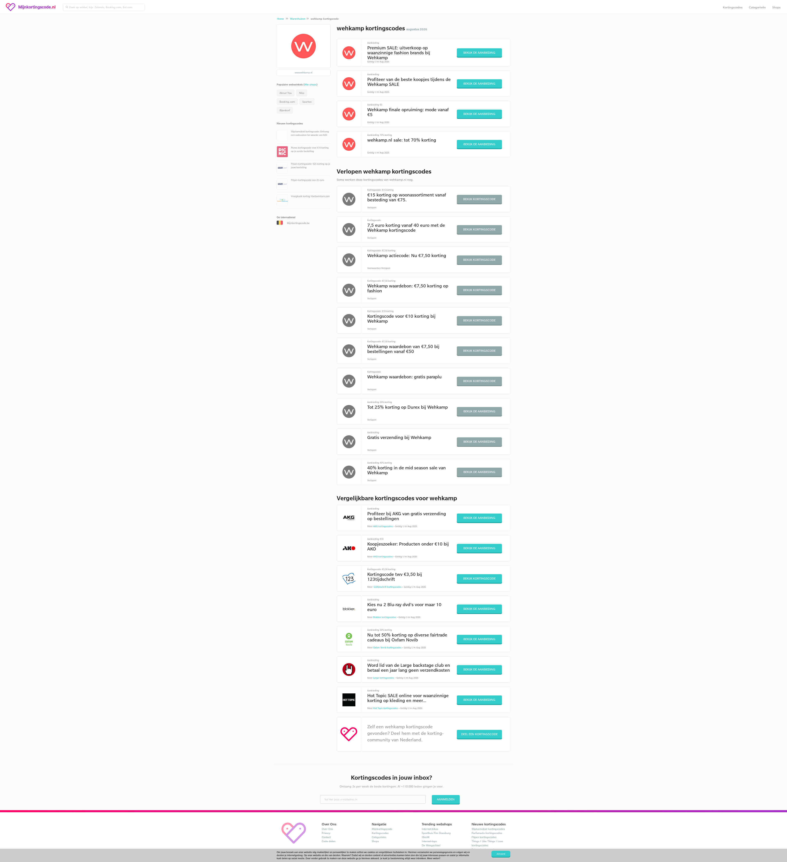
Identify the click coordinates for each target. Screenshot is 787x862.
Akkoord (501, 853)
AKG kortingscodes (383, 526)
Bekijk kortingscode (479, 199)
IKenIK (426, 837)
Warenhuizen (297, 18)
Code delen (328, 841)
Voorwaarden (374, 268)
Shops (776, 7)
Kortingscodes (733, 7)
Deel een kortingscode (479, 734)
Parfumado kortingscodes (487, 833)
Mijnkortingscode (382, 828)
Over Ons (327, 828)
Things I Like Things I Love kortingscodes (487, 843)
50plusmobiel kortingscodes (488, 828)
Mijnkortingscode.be (298, 223)
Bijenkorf (285, 110)
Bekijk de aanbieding (479, 52)
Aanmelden (446, 799)
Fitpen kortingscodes (484, 837)
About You (286, 92)
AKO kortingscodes (383, 556)
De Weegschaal (431, 845)
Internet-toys (429, 841)
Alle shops (310, 84)
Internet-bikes (430, 828)
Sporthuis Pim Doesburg (436, 833)
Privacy (326, 833)
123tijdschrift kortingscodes (387, 586)
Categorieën (757, 7)
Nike (301, 92)
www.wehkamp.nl (303, 72)
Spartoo (307, 101)
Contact (326, 837)
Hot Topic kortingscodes (385, 708)
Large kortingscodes (383, 677)
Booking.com (287, 101)
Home (280, 18)
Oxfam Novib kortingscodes (387, 647)
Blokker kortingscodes (384, 617)
